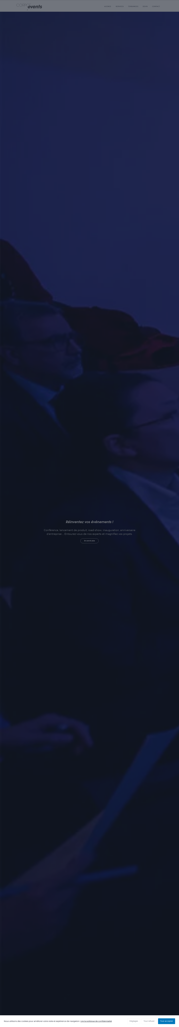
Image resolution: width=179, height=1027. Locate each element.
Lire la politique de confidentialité (96, 1021)
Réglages (133, 1021)
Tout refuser (149, 1021)
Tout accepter (166, 1021)
